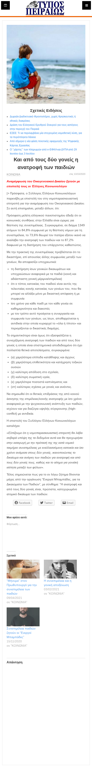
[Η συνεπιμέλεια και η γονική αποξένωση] (60, 569)
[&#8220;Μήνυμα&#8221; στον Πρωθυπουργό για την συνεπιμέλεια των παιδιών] (23, 569)
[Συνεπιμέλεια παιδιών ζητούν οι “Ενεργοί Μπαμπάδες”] (23, 616)
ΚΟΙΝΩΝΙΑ (13, 174)
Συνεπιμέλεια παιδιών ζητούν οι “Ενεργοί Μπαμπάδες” (21, 633)
